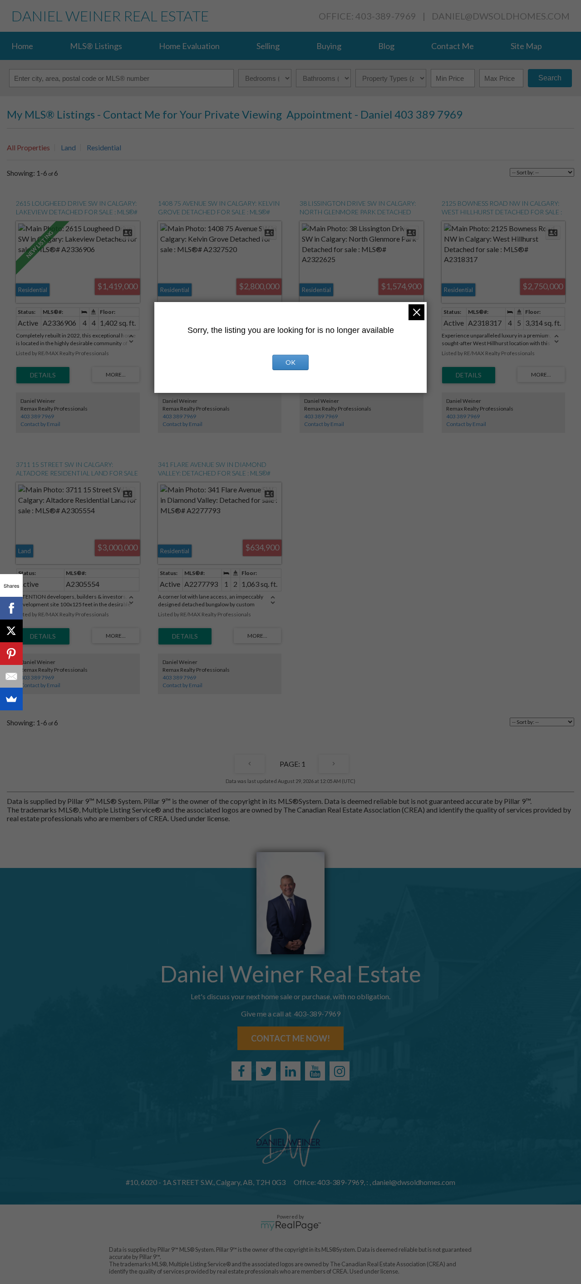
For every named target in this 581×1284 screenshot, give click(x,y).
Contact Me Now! (290, 1038)
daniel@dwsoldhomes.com (501, 15)
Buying (328, 46)
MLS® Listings (96, 46)
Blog (386, 46)
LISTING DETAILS (42, 375)
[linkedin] (290, 1071)
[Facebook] (11, 608)
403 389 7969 (37, 416)
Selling (268, 46)
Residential (104, 147)
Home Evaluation (189, 46)
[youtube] (315, 1071)
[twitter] (266, 1071)
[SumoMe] (11, 699)
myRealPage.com (290, 1226)
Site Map (526, 46)
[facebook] (241, 1071)
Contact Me (452, 46)
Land (68, 147)
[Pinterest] (11, 653)
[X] (11, 631)
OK (290, 362)
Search (549, 78)
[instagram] (340, 1071)
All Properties (28, 147)
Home (22, 46)
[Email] (11, 676)
